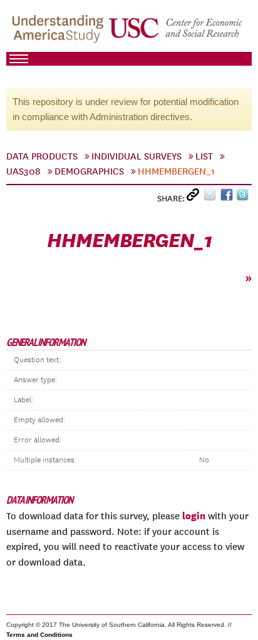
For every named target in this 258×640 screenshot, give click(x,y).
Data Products (42, 156)
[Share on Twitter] (244, 197)
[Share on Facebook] (228, 197)
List (204, 156)
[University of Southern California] (176, 32)
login (193, 515)
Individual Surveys (136, 156)
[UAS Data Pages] (60, 32)
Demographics (89, 171)
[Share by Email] (212, 197)
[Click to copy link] (195, 197)
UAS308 (23, 171)
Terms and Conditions (39, 634)
